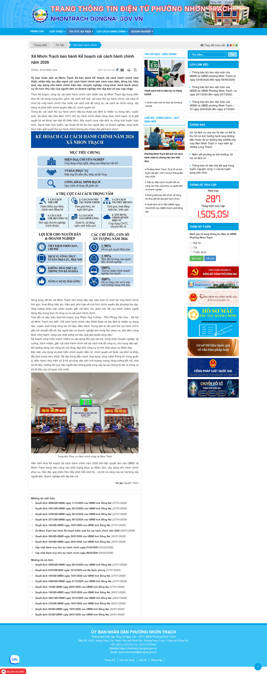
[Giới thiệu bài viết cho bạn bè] (122, 70)
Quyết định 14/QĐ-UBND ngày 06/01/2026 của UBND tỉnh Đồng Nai (72, 586)
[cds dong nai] (213, 388)
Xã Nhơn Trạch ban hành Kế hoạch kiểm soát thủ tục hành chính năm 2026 (77, 530)
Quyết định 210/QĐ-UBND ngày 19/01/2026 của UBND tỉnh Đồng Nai (72, 603)
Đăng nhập (156, 660)
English (229, 2)
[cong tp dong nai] (213, 283)
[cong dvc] (213, 297)
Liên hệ (143, 660)
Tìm (232, 54)
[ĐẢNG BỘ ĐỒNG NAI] (213, 271)
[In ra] (129, 70)
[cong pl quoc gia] (213, 367)
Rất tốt (197, 243)
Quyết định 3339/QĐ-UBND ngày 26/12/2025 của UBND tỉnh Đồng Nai (73, 514)
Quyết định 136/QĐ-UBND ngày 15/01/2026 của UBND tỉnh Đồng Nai (72, 592)
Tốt (195, 247)
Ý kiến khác (200, 252)
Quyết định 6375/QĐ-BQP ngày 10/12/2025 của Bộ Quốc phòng (70, 570)
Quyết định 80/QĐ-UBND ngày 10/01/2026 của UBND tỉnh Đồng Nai (72, 609)
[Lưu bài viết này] (136, 70)
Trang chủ (110, 660)
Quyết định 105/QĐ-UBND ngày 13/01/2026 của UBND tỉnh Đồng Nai (72, 575)
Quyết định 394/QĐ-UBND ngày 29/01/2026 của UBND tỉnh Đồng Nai (72, 536)
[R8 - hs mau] (213, 321)
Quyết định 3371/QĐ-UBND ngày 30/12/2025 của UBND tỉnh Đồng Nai (73, 519)
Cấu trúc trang (127, 660)
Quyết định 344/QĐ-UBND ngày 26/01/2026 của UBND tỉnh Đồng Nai (72, 541)
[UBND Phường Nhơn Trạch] (40, 13)
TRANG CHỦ (37, 31)
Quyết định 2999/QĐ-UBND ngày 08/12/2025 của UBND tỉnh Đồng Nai (73, 564)
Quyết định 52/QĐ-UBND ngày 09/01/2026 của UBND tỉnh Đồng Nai (72, 614)
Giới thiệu (56, 31)
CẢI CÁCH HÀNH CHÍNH (111, 31)
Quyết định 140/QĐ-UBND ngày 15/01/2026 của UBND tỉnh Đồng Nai (72, 525)
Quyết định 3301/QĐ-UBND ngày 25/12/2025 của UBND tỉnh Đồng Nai (73, 508)
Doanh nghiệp (141, 31)
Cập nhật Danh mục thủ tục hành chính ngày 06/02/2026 (66, 552)
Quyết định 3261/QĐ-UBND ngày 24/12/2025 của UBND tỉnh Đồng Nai (73, 598)
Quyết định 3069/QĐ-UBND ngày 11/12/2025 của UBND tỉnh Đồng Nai (73, 503)
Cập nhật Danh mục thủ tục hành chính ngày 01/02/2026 (66, 547)
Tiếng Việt (216, 2)
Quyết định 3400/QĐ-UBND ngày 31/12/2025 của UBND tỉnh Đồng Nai (73, 581)
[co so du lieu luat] (213, 347)
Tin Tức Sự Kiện (80, 31)
